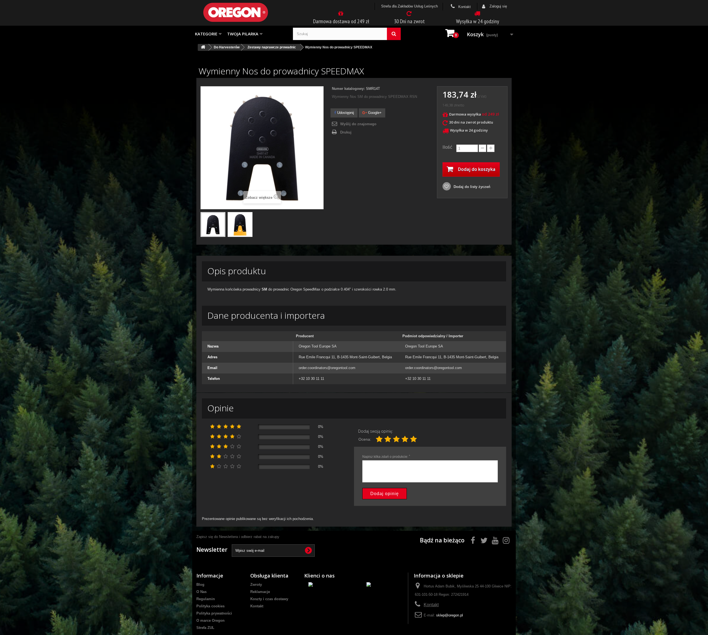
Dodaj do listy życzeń (471, 187)
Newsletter (211, 549)
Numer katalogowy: (348, 89)
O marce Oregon (210, 620)
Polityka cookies (210, 606)
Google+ (374, 113)
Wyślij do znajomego (358, 124)
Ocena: (364, 439)
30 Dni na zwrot (409, 21)
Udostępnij (345, 113)
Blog (200, 584)
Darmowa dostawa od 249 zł (341, 21)
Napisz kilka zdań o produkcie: (386, 456)
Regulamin (205, 599)
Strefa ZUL (205, 628)
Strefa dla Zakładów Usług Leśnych (409, 6)
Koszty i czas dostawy (269, 599)
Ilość (447, 147)
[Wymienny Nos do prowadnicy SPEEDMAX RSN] (213, 224)
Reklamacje (260, 592)
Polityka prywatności (214, 613)
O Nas (201, 592)
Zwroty (256, 584)
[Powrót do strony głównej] (203, 47)
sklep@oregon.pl (449, 615)
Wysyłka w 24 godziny (477, 21)
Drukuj (346, 132)
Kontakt (464, 7)
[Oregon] (245, 12)
